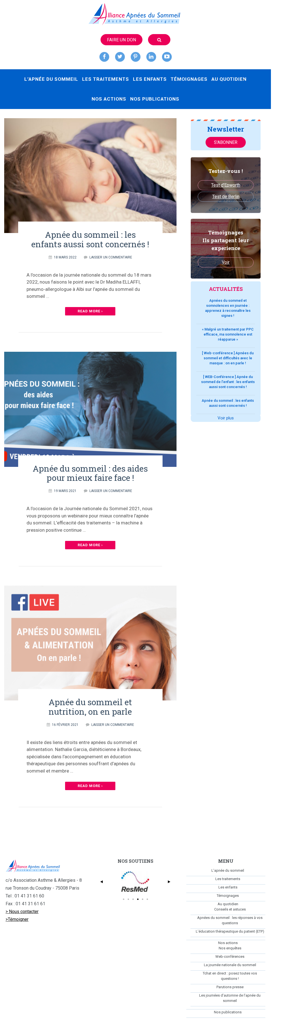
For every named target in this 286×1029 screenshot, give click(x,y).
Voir (226, 262)
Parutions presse (230, 987)
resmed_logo (135, 882)
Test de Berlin (225, 196)
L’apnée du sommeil (51, 79)
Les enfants (150, 79)
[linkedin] (151, 57)
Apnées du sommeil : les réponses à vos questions (230, 920)
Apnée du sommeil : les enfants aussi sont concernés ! (90, 239)
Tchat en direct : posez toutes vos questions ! (230, 976)
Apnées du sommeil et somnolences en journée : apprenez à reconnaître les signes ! (228, 308)
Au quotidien (229, 79)
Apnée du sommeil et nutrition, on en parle (90, 707)
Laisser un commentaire (110, 257)
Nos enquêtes (230, 948)
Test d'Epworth (225, 185)
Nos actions (109, 99)
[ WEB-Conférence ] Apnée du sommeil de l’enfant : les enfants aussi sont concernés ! (228, 382)
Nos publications (154, 99)
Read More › (90, 311)
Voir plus (226, 417)
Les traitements (105, 79)
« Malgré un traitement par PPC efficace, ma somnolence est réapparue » (228, 334)
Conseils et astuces (230, 909)
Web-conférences (229, 956)
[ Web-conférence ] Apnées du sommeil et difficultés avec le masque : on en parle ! (228, 358)
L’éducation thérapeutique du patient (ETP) (230, 931)
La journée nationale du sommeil (230, 965)
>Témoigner (17, 919)
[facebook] (104, 57)
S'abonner (225, 142)
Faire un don (121, 39)
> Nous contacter (22, 911)
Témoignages (189, 79)
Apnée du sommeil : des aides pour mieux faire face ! (90, 473)
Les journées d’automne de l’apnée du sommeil (230, 998)
